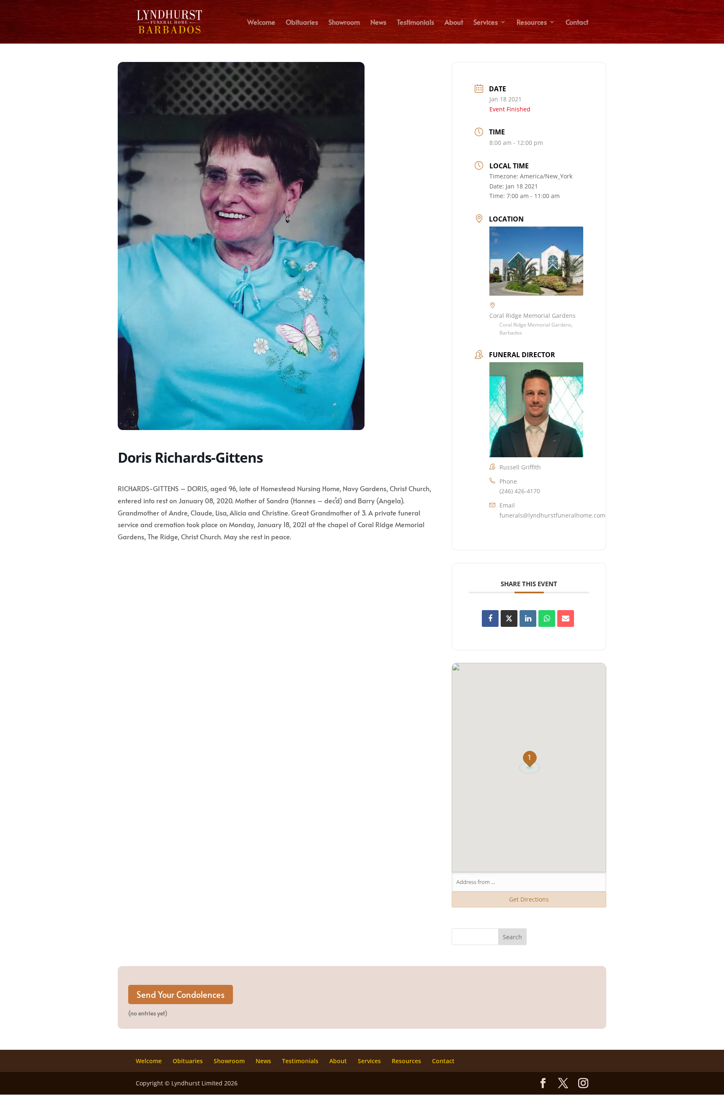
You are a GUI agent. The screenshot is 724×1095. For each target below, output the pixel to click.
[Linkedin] (528, 618)
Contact (577, 22)
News (378, 22)
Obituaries (302, 22)
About (454, 22)
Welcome (261, 22)
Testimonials (415, 22)
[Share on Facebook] (490, 618)
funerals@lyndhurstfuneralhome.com (552, 515)
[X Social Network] (509, 618)
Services (485, 22)
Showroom (344, 22)
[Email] (565, 618)
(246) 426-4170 (519, 491)
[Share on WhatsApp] (546, 618)
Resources (532, 22)
